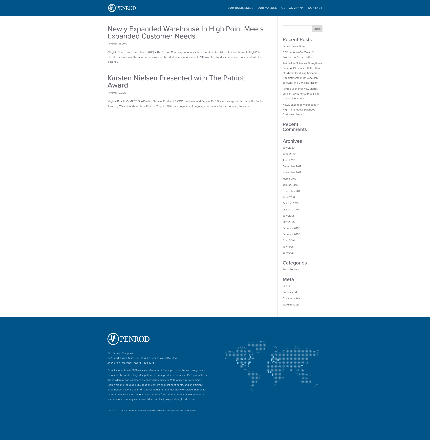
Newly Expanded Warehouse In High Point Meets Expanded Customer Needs (186, 32)
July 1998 (288, 246)
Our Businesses (241, 8)
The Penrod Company (117, 410)
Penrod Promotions (294, 46)
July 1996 (288, 253)
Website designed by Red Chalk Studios (178, 410)
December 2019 (292, 166)
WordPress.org (291, 304)
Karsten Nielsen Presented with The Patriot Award (176, 82)
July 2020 (289, 147)
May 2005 (289, 222)
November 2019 (292, 172)
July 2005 (289, 215)
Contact (315, 8)
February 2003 (291, 234)
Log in (286, 286)
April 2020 (289, 160)
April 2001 (289, 240)
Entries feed (290, 292)
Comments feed (292, 298)
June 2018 (289, 197)
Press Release (291, 269)
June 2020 (289, 154)
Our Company (292, 8)
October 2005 (291, 209)
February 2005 (291, 228)
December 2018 (292, 191)
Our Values (267, 8)
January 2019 (290, 185)
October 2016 (290, 203)
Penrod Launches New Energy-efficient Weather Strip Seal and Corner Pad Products (301, 93)
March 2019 (289, 178)
